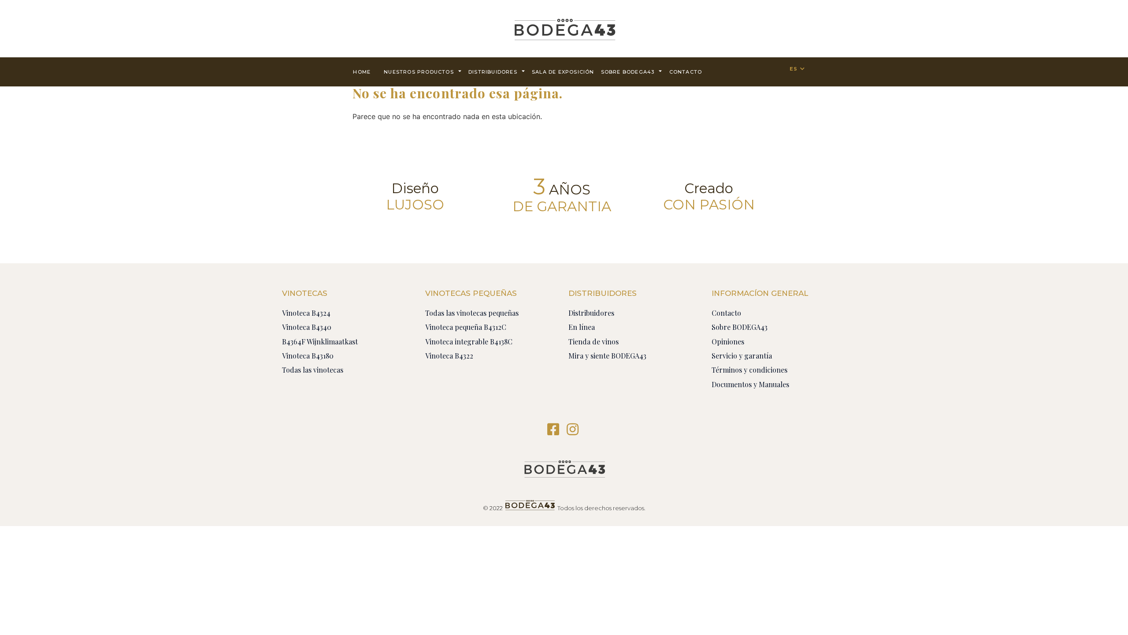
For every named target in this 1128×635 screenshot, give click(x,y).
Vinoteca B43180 (308, 355)
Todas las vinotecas (312, 369)
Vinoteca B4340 (306, 327)
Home (362, 72)
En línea (581, 327)
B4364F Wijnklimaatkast (320, 341)
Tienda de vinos (593, 341)
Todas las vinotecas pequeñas (472, 313)
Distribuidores (492, 72)
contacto (685, 72)
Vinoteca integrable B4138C (468, 341)
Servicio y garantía (742, 355)
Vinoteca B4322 (449, 355)
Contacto (726, 313)
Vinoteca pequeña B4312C (465, 327)
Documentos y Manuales (750, 384)
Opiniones (728, 341)
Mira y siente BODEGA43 (607, 355)
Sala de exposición (563, 72)
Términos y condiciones (749, 369)
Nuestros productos (419, 72)
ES (794, 69)
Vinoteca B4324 (306, 313)
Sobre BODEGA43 (628, 72)
